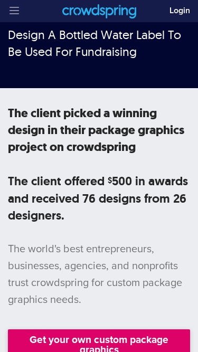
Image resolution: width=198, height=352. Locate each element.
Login (179, 10)
